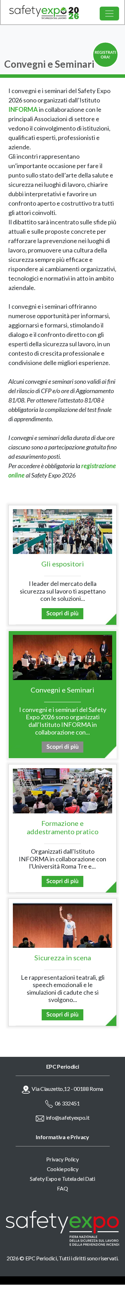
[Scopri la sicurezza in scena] (62, 1014)
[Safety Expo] (62, 1227)
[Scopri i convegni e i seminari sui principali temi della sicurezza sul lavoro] (62, 746)
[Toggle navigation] (109, 13)
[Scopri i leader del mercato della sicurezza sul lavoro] (62, 613)
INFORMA (23, 109)
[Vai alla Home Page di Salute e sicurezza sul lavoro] (40, 12)
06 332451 (67, 1103)
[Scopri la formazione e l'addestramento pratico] (62, 880)
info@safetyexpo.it (67, 1117)
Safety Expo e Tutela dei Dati (62, 1178)
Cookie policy (62, 1169)
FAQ (62, 1188)
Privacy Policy (62, 1159)
